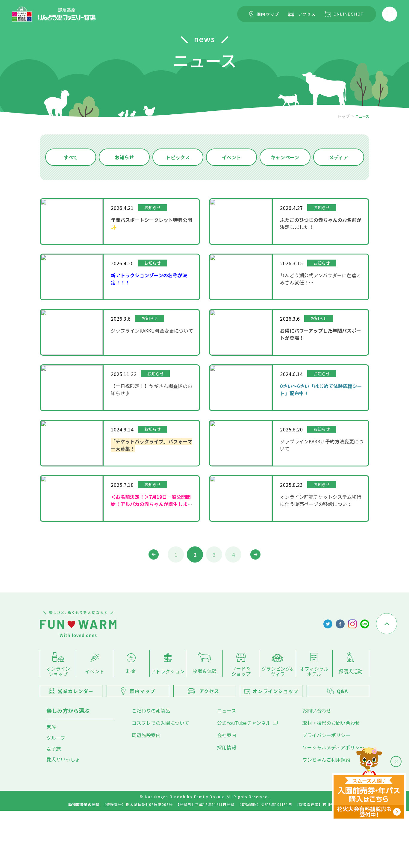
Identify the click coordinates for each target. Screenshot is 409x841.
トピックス (178, 157)
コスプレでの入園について (160, 722)
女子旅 (53, 748)
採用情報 (226, 747)
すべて (71, 157)
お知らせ (124, 157)
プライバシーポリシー (326, 735)
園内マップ (268, 14)
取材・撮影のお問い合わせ (331, 722)
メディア (338, 157)
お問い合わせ (316, 710)
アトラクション (167, 671)
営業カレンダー (75, 691)
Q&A (342, 691)
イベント (231, 157)
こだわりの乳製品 (151, 710)
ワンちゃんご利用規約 (326, 759)
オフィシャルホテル (314, 671)
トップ (343, 116)
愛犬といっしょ (63, 759)
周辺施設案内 (146, 735)
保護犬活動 (351, 671)
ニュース (226, 710)
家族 (51, 727)
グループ (55, 737)
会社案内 (226, 735)
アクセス (307, 14)
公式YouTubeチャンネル (244, 722)
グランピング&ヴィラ (277, 671)
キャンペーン (285, 157)
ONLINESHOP (349, 13)
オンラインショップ (58, 671)
